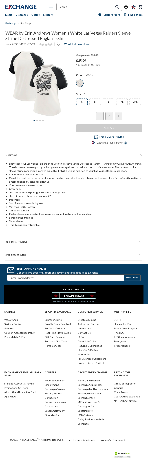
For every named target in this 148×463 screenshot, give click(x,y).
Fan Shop (26, 23)
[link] (46, 44)
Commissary (121, 392)
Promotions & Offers (16, 387)
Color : (80, 75)
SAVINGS (9, 311)
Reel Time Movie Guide (58, 332)
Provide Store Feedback (58, 324)
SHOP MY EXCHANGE (58, 311)
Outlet (35, 14)
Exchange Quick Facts (90, 384)
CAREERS (50, 372)
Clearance (22, 14)
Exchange (10, 23)
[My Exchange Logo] (27, 7)
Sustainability (85, 410)
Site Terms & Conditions (81, 439)
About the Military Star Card (20, 392)
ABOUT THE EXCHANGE (92, 372)
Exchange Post (86, 397)
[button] (73, 241)
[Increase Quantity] (118, 116)
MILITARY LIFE (122, 311)
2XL (135, 101)
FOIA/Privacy (85, 415)
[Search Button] (117, 7)
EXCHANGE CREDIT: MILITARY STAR (22, 374)
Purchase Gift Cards (56, 341)
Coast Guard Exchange (127, 396)
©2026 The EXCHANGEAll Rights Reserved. (36, 439)
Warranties (84, 354)
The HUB (119, 332)
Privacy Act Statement (112, 439)
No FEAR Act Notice (125, 400)
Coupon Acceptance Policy (19, 332)
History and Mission (89, 380)
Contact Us (84, 332)
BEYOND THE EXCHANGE (122, 374)
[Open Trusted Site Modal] (122, 454)
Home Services (53, 345)
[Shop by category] (51, 7)
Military (48, 14)
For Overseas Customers (92, 358)
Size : (79, 94)
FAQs (81, 337)
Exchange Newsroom (89, 393)
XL (122, 101)
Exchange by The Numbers (93, 389)
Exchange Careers (55, 389)
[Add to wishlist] (58, 44)
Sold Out (109, 128)
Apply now (10, 396)
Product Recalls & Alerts (91, 362)
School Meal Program (126, 328)
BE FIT (118, 319)
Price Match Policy (14, 337)
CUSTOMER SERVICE (90, 311)
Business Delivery (55, 328)
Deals (8, 14)
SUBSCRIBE (132, 277)
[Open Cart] (141, 7)
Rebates (9, 328)
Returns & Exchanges (90, 345)
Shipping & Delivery (89, 350)
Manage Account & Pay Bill (19, 383)
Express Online (53, 319)
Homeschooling (122, 324)
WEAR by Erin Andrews (77, 44)
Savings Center (13, 324)
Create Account (87, 319)
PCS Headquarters (124, 337)
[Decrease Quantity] (100, 116)
